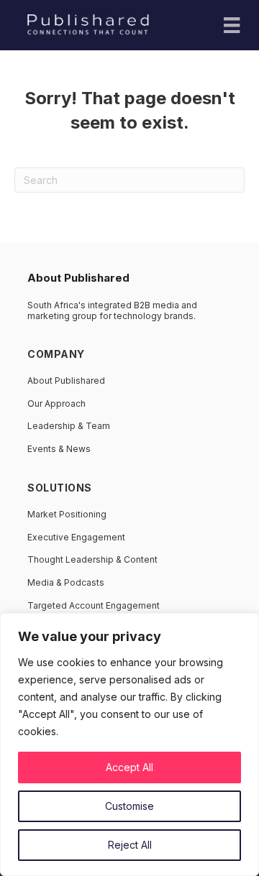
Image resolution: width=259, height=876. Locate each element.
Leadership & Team (68, 425)
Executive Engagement (76, 537)
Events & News (59, 448)
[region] (129, 744)
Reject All (130, 845)
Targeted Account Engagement (93, 605)
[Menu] (232, 25)
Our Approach (56, 403)
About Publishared (66, 380)
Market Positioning (66, 514)
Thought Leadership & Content (92, 559)
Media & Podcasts (65, 582)
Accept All (129, 767)
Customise (129, 806)
